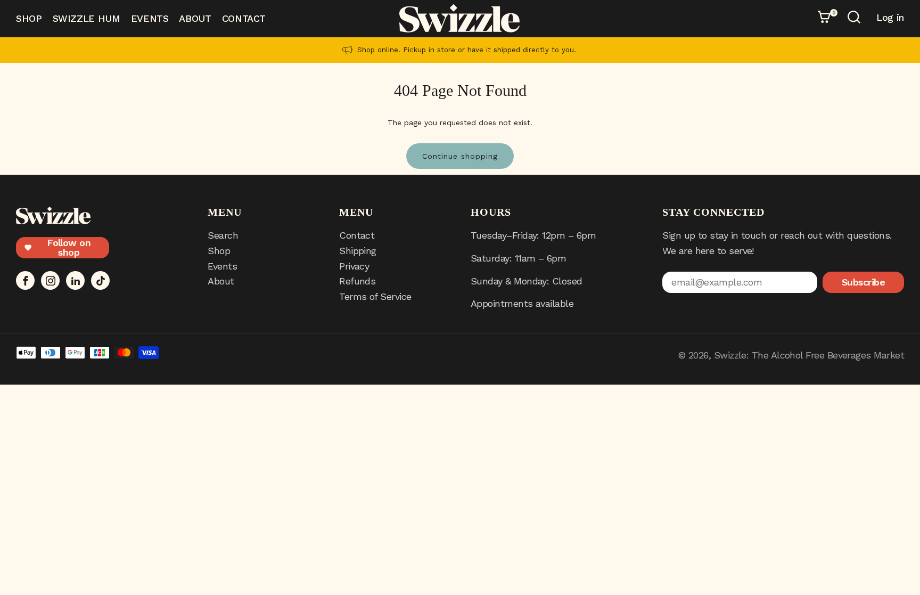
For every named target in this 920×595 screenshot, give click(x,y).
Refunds (357, 281)
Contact (244, 18)
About (195, 18)
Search (223, 235)
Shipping (357, 250)
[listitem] (460, 50)
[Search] (856, 19)
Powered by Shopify (632, 355)
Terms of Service (375, 296)
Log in (890, 17)
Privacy (354, 266)
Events (150, 18)
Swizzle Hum (86, 18)
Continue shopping (460, 156)
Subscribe (863, 282)
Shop (29, 18)
